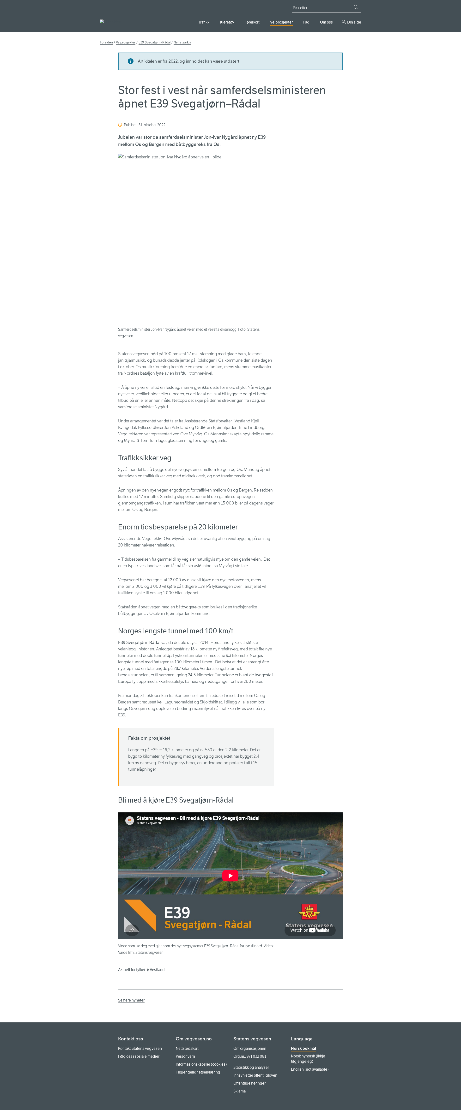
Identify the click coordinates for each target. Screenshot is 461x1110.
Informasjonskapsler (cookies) (201, 1064)
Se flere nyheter (131, 1000)
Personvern (185, 1056)
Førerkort (252, 22)
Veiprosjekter (281, 22)
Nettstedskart (187, 1048)
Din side (354, 22)
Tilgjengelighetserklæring (198, 1072)
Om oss (326, 22)
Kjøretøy (227, 22)
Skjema (239, 1091)
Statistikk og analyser (251, 1067)
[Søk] (356, 7)
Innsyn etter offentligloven (255, 1075)
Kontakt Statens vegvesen (140, 1048)
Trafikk (204, 22)
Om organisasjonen (249, 1048)
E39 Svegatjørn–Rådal (139, 642)
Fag (306, 22)
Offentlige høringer (249, 1083)
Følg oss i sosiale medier (138, 1056)
